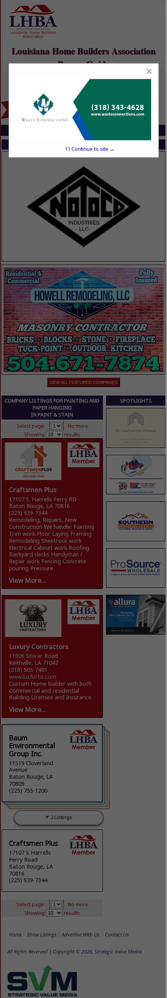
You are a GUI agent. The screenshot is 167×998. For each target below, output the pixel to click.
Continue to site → (90, 148)
